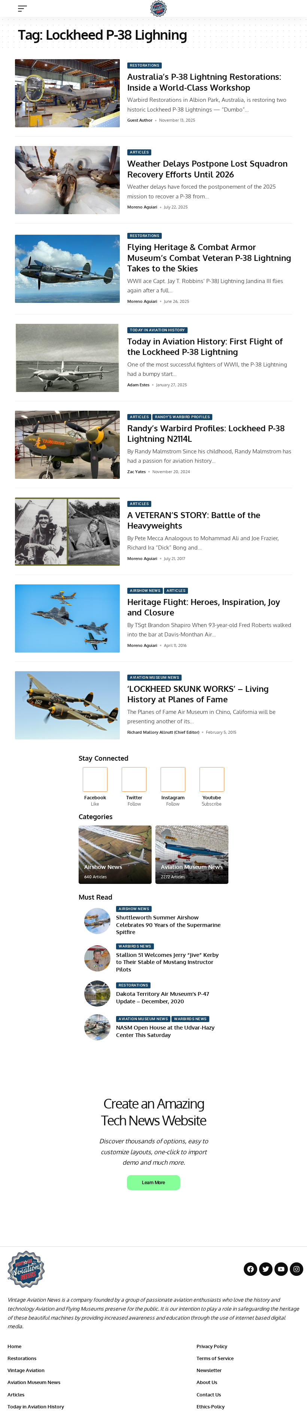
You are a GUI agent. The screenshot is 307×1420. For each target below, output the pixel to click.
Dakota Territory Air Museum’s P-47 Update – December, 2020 (162, 997)
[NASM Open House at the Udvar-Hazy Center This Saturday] (97, 1027)
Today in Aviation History (157, 330)
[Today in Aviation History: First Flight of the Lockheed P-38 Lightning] (67, 358)
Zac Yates (136, 471)
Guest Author (139, 120)
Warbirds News (135, 946)
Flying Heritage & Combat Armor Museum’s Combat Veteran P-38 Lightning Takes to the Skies (209, 257)
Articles (139, 152)
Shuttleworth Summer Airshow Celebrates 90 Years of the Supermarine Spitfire (168, 925)
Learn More (153, 1182)
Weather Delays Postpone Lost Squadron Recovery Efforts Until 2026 (207, 168)
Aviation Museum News (154, 677)
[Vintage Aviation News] (158, 8)
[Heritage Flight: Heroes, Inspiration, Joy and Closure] (67, 618)
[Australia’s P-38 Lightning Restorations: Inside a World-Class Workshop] (67, 93)
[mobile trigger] (24, 9)
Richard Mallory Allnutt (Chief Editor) (163, 732)
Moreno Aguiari (142, 207)
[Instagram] (173, 787)
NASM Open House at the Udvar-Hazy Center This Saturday (165, 1031)
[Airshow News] (115, 854)
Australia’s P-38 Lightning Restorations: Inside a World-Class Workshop (204, 81)
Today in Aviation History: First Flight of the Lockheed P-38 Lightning (205, 346)
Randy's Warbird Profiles (182, 417)
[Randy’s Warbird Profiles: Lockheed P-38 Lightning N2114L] (67, 445)
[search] (294, 8)
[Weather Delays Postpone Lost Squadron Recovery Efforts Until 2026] (67, 180)
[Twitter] (134, 787)
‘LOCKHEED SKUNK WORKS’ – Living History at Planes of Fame (198, 694)
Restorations (144, 65)
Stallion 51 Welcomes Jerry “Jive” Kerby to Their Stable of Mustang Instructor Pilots (167, 962)
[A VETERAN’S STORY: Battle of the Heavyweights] (67, 532)
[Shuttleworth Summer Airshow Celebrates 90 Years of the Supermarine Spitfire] (97, 921)
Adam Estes (138, 384)
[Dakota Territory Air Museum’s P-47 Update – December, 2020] (97, 993)
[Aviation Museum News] (191, 854)
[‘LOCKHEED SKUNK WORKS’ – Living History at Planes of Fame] (67, 705)
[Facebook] (95, 787)
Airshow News (145, 591)
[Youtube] (211, 787)
